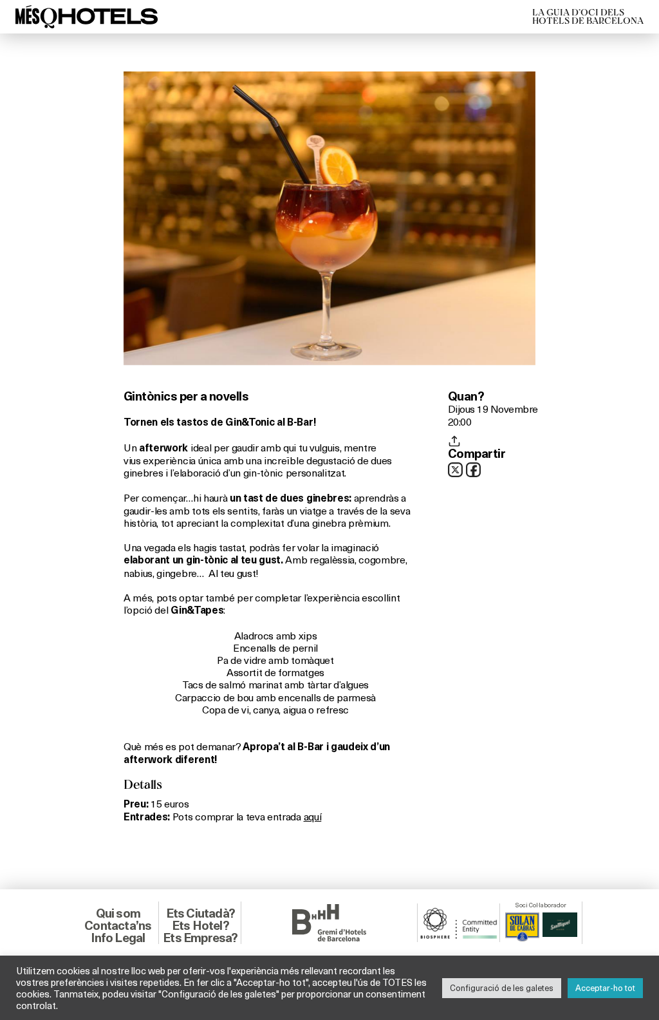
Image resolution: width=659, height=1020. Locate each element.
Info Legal (118, 937)
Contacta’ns (117, 925)
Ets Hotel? (200, 925)
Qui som (118, 913)
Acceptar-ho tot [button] (605, 988)
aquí (313, 816)
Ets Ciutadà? (200, 913)
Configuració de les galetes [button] (501, 988)
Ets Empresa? (200, 937)
